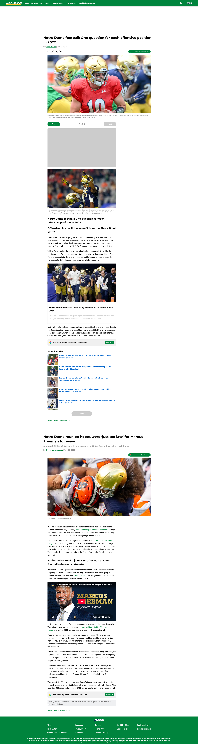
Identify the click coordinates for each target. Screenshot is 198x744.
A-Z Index (79, 733)
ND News (34, 3)
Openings (79, 725)
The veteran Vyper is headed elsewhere (92, 530)
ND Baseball (71, 3)
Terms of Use (100, 729)
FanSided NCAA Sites (86, 3)
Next (110, 124)
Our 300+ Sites (123, 725)
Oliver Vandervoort (54, 450)
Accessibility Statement (57, 733)
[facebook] (185, 3)
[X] (181, 3)
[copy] (60, 51)
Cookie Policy (122, 729)
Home (49, 421)
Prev (54, 124)
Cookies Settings (102, 733)
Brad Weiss (51, 47)
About (26, 3)
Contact (98, 725)
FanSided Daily (143, 725)
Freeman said (80, 575)
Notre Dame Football (62, 421)
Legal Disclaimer (144, 729)
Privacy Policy (80, 729)
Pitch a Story (52, 729)
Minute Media (36, 738)
